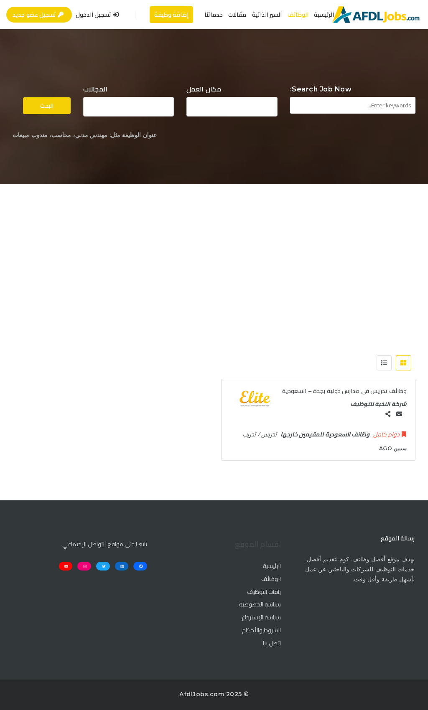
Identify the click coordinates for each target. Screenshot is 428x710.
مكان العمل (203, 89)
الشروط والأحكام (261, 631)
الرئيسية (324, 14)
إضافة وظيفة (171, 14)
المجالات (95, 89)
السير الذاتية (267, 14)
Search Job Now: (321, 89)
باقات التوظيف (264, 592)
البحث (47, 105)
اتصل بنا (272, 644)
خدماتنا (213, 14)
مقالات (237, 14)
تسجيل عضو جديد (35, 14)
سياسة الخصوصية (260, 605)
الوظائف (298, 14)
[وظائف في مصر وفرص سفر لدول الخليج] (375, 14)
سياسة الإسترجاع (261, 618)
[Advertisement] (214, 246)
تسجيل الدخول (94, 14)
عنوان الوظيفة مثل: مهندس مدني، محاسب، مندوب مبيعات (85, 135)
